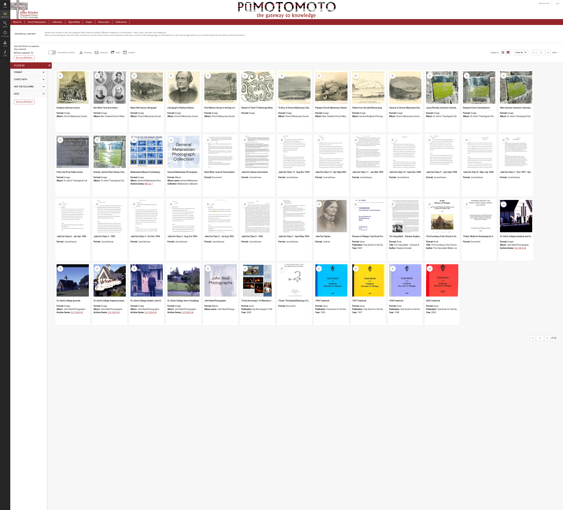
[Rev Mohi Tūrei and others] (110, 87)
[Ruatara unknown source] (73, 87)
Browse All (5, 17)
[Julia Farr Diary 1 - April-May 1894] (294, 216)
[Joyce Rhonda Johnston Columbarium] (442, 87)
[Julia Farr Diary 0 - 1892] (257, 216)
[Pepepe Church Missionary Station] (331, 87)
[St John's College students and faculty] (516, 216)
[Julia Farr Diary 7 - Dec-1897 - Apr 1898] (516, 152)
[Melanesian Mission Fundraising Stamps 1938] (146, 152)
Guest (548, 3)
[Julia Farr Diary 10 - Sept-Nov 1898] (405, 152)
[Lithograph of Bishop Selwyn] (183, 87)
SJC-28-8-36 (520, 248)
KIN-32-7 (149, 184)
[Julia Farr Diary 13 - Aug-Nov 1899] (294, 152)
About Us (17, 22)
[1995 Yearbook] (331, 280)
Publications (121, 22)
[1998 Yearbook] (405, 280)
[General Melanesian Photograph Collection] (183, 152)
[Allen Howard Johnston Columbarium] (516, 87)
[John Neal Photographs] (220, 280)
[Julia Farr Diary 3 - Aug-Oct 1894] (183, 216)
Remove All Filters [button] (24, 58)
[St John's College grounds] (73, 280)
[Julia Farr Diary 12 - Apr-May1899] (331, 152)
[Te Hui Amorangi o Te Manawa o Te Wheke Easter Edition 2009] (257, 280)
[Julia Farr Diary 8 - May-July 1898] (479, 152)
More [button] (5, 56)
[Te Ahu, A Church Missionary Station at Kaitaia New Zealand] (294, 87)
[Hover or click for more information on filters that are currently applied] (32, 52)
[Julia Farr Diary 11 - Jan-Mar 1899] (368, 152)
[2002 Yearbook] (442, 280)
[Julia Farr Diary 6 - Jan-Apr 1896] (73, 216)
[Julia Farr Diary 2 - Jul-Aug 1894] (220, 216)
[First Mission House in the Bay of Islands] (220, 87)
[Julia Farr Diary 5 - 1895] (110, 216)
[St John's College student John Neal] (146, 280)
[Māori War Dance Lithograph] (146, 87)
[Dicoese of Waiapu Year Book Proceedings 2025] (368, 216)
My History (5, 36)
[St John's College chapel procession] (110, 280)
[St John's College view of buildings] (183, 280)
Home (5, 7)
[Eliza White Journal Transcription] (220, 152)
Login (5, 46)
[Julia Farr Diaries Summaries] (257, 152)
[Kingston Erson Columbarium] (479, 87)
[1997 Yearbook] (368, 280)
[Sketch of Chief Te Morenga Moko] (257, 87)
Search (5, 27)
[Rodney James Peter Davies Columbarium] (110, 152)
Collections (57, 22)
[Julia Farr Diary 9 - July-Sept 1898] (442, 152)
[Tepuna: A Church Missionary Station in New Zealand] (405, 87)
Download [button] (85, 52)
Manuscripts (104, 22)
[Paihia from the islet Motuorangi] (368, 87)
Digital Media (74, 22)
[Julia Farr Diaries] (331, 216)
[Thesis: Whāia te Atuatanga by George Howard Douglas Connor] (479, 216)
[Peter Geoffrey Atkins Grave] (73, 152)
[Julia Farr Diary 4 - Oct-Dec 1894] (146, 216)
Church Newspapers (37, 22)
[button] (101, 52)
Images (89, 22)
